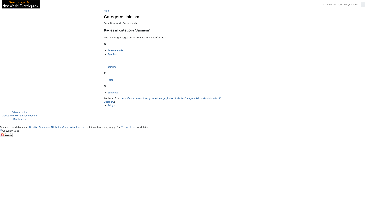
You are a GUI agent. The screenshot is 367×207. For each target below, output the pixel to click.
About (60, 4)
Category (109, 101)
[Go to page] (363, 4)
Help (106, 10)
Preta (110, 79)
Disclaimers (19, 119)
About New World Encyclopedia (19, 115)
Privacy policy (19, 112)
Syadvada (113, 92)
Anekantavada (115, 50)
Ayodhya (112, 54)
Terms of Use (128, 127)
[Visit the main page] (21, 4)
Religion (112, 105)
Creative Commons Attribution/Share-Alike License (56, 127)
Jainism (112, 66)
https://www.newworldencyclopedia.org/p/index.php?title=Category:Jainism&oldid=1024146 (171, 98)
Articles (48, 4)
